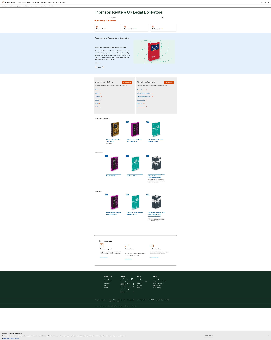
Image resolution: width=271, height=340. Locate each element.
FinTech (138, 287)
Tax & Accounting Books (15, 6)
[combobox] (134, 17)
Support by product (157, 285)
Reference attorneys (157, 283)
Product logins (156, 287)
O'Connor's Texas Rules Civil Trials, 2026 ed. (113, 140)
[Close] (268, 335)
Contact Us (155, 279)
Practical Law (106, 283)
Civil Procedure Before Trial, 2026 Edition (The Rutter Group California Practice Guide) (156, 175)
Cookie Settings (121, 300)
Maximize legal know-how (125, 281)
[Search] (162, 17)
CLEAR (105, 285)
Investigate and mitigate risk (126, 286)
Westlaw (105, 279)
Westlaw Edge (107, 281)
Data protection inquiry (114, 301)
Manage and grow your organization (125, 284)
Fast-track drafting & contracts (124, 292)
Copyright (150, 300)
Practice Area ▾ (43, 6)
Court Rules (26, 6)
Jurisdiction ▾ (34, 6)
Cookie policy (112, 300)
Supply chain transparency (161, 300)
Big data (138, 283)
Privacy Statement (15, 338)
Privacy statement (140, 300)
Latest (138, 279)
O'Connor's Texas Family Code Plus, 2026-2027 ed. (134, 140)
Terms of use (130, 300)
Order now (97, 63)
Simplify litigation (124, 289)
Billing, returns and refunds (158, 281)
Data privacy (139, 285)
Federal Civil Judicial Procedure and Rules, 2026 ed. (155, 140)
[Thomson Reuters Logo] (9, 2)
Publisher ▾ (52, 6)
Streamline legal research (125, 279)
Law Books (4, 6)
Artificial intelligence (141, 281)
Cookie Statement (6, 338)
